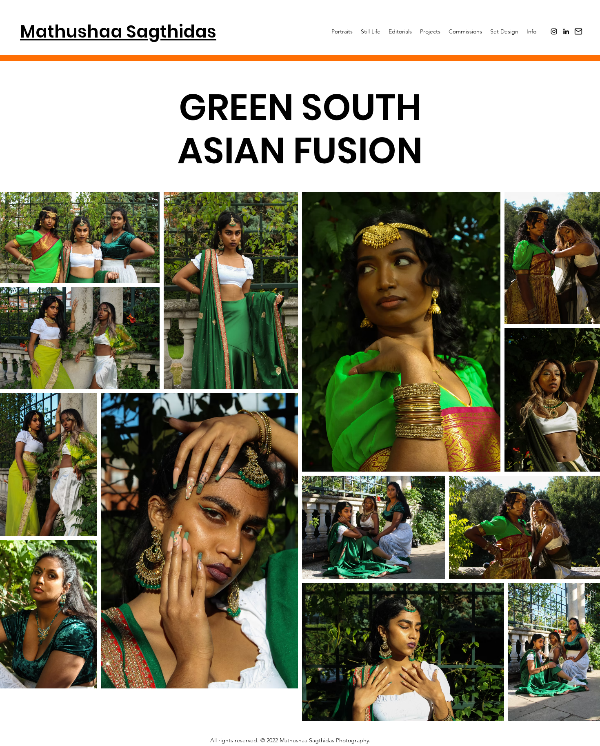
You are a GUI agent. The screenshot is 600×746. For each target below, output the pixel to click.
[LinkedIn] (566, 31)
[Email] (578, 31)
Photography (352, 740)
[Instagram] (554, 31)
